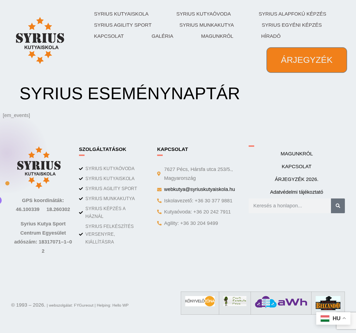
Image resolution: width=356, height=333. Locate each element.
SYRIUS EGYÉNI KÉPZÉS (292, 25)
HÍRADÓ (271, 36)
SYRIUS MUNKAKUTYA (206, 25)
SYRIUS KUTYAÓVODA (203, 14)
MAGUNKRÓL (217, 36)
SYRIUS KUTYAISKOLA (121, 14)
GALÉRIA (162, 36)
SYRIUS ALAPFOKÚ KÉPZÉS (292, 14)
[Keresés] (338, 205)
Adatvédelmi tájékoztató (296, 192)
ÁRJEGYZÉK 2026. (296, 179)
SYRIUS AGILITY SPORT (123, 25)
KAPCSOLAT (109, 36)
